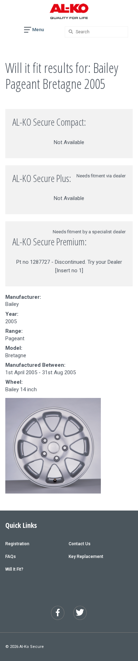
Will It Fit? (14, 569)
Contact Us (80, 544)
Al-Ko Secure (31, 646)
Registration (17, 544)
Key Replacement (86, 556)
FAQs (10, 556)
